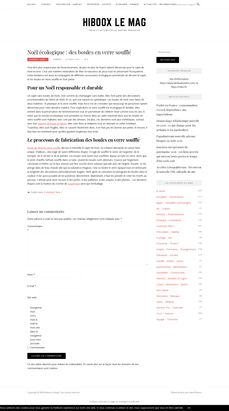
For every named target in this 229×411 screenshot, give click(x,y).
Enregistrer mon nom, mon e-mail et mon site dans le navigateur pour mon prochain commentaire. (35, 327)
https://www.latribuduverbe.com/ (177, 83)
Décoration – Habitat (69, 4)
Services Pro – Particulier (169, 307)
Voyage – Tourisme (167, 319)
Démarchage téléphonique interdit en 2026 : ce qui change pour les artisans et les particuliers (177, 125)
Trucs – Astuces (165, 313)
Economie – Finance (127, 4)
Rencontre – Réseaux (168, 296)
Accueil (31, 4)
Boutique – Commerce (168, 220)
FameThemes (195, 392)
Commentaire (32, 228)
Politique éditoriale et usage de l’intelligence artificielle (114, 401)
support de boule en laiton (52, 123)
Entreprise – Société (99, 4)
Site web (32, 297)
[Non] (199, 408)
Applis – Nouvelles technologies (173, 202)
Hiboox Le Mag (114, 22)
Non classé (162, 290)
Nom (31, 274)
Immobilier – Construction (170, 272)
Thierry (57, 59)
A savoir (160, 191)
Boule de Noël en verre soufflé (44, 147)
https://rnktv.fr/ (179, 86)
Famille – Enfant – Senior (169, 261)
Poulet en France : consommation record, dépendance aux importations (176, 110)
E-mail (31, 286)
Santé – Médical (165, 301)
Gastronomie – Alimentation (171, 266)
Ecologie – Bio (164, 237)
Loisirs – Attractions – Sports (172, 284)
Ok (189, 407)
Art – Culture (163, 208)
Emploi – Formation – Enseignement (176, 249)
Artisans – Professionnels (170, 214)
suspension (74, 183)
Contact (46, 4)
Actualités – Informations (160, 4)
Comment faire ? (38, 59)
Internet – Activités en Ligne (171, 278)
